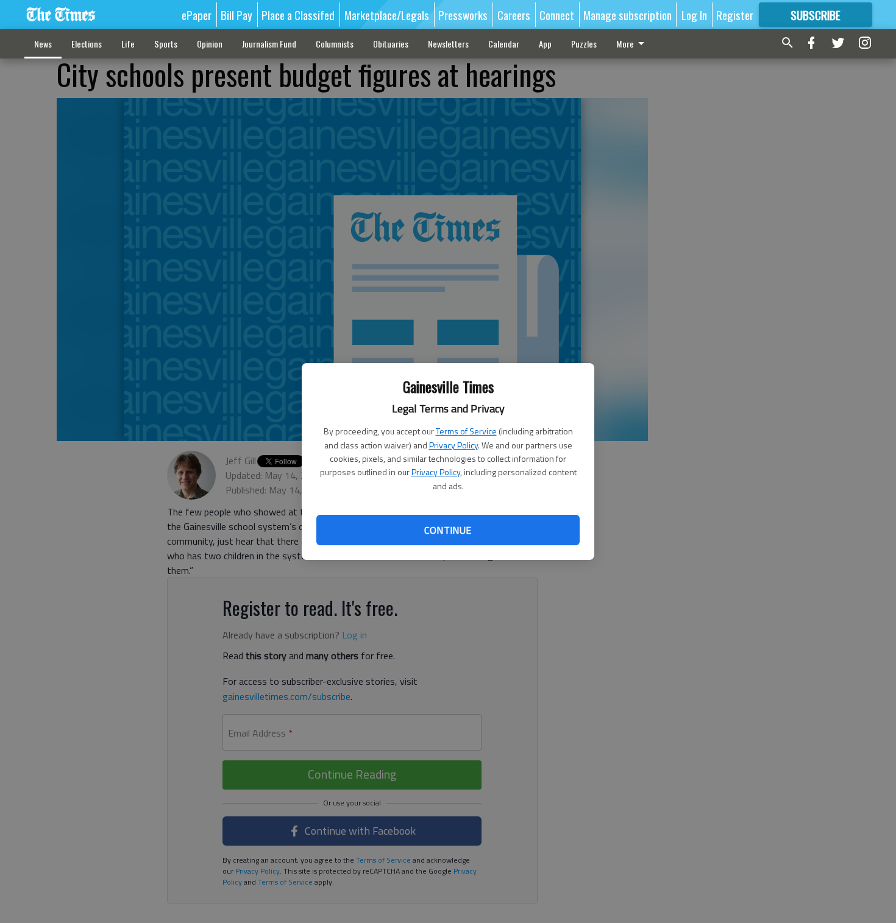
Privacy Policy (453, 445)
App (545, 43)
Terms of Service (466, 431)
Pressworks (463, 15)
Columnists (335, 43)
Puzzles (584, 43)
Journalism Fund (269, 43)
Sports (165, 43)
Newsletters (448, 43)
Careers (513, 15)
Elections (86, 43)
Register (734, 15)
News (43, 43)
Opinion (209, 43)
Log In (694, 15)
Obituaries (390, 43)
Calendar (503, 43)
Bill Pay (236, 15)
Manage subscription (627, 15)
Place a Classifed (298, 15)
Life (128, 43)
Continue (447, 530)
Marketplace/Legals (386, 15)
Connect (556, 15)
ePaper (197, 15)
